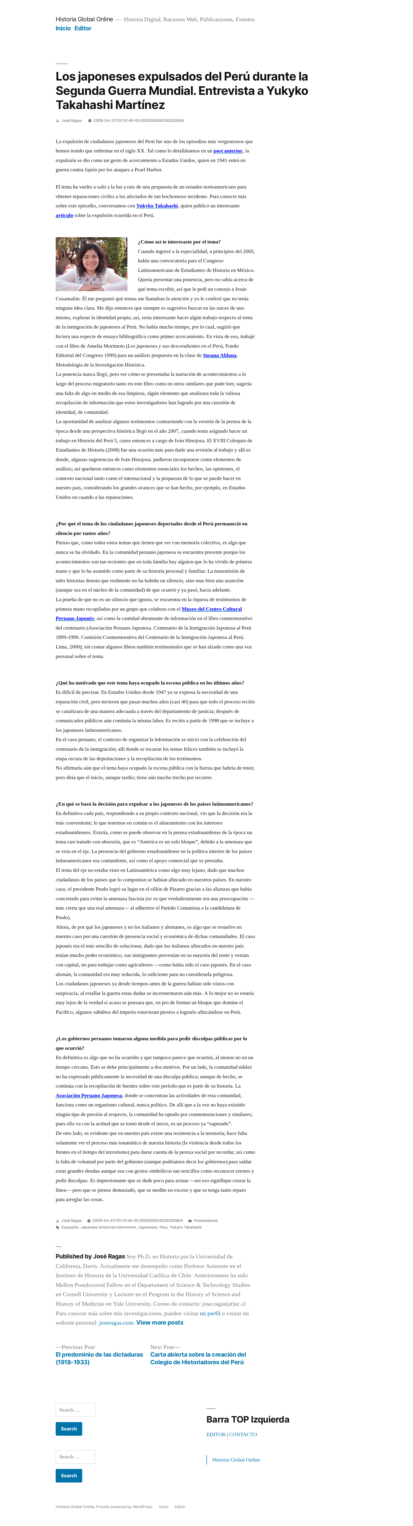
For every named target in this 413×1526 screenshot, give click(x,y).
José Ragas (71, 120)
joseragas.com (116, 1322)
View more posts (160, 1322)
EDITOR (216, 1434)
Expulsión (69, 1227)
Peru (163, 1227)
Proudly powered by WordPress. (125, 1506)
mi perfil (210, 1313)
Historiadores (206, 1220)
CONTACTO (243, 1434)
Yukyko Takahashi (186, 1227)
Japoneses (147, 1227)
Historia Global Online (84, 19)
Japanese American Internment (108, 1227)
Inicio (63, 28)
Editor (83, 28)
